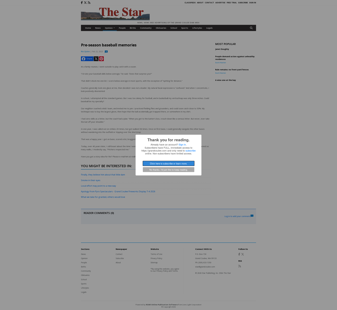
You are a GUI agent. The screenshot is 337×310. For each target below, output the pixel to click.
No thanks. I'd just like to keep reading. (168, 169)
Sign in (182, 144)
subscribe (190, 150)
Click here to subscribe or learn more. (168, 163)
